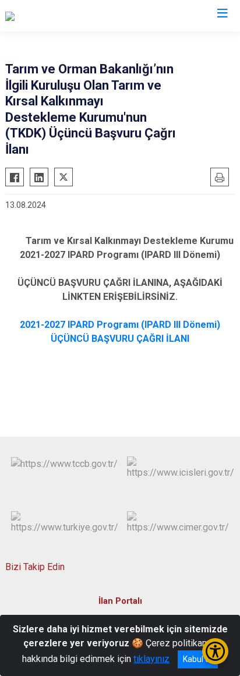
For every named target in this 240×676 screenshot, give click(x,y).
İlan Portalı (120, 601)
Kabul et (198, 659)
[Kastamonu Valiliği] (42, 16)
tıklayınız (151, 658)
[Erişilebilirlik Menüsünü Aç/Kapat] (215, 651)
